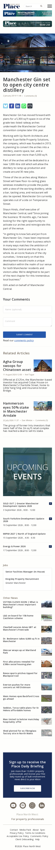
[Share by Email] (30, 106)
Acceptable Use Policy (18, 836)
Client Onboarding (24, 839)
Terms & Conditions (35, 833)
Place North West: (27, 814)
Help (37, 839)
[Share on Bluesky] (5, 106)
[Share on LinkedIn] (17, 106)
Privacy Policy (17, 833)
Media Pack (25, 829)
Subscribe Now (27, 788)
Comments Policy (39, 836)
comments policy (24, 340)
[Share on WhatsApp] (23, 106)
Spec (42, 829)
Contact (14, 829)
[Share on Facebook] (11, 106)
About (36, 829)
